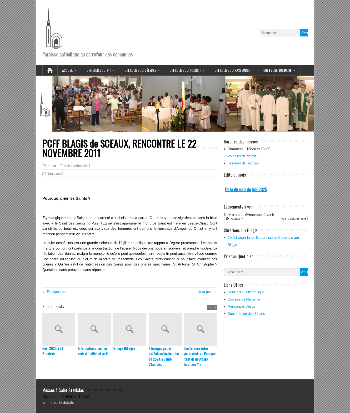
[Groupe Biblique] (131, 329)
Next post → (207, 292)
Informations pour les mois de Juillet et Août (93, 351)
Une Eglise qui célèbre (140, 70)
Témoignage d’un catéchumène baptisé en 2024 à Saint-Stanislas (164, 356)
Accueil (67, 70)
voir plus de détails (58, 403)
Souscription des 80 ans (246, 313)
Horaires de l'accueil (243, 163)
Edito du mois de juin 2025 (246, 189)
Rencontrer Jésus (241, 306)
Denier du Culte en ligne (246, 292)
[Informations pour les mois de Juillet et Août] (95, 329)
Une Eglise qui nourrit (185, 70)
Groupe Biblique (124, 348)
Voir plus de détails (242, 156)
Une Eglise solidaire (277, 70)
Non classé (55, 173)
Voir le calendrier (292, 218)
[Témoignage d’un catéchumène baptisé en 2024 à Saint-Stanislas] (166, 329)
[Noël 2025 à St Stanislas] (60, 329)
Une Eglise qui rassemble (232, 70)
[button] (234, 218)
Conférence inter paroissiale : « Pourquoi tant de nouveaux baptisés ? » (200, 356)
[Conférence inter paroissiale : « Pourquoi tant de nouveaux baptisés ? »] (202, 329)
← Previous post (55, 292)
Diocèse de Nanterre (244, 299)
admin (51, 166)
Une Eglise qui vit (99, 70)
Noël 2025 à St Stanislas (52, 351)
